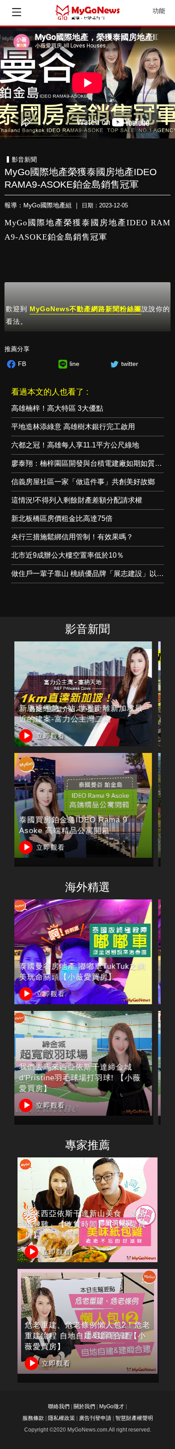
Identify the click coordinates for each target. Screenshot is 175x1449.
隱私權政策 (61, 1418)
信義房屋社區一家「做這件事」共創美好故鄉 (83, 482)
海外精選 (87, 887)
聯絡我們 (59, 1406)
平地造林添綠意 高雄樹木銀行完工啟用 (73, 426)
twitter (129, 363)
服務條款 (33, 1418)
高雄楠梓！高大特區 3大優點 (57, 408)
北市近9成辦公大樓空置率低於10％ (67, 555)
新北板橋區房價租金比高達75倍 (62, 518)
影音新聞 (87, 629)
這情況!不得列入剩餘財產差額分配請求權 (76, 500)
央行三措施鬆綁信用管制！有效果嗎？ (72, 537)
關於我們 (84, 1406)
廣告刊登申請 (95, 1418)
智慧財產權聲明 (134, 1418)
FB (22, 363)
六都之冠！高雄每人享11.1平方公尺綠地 (75, 445)
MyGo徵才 (111, 1406)
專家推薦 (87, 1145)
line (74, 363)
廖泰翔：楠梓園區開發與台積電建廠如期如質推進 (90, 463)
